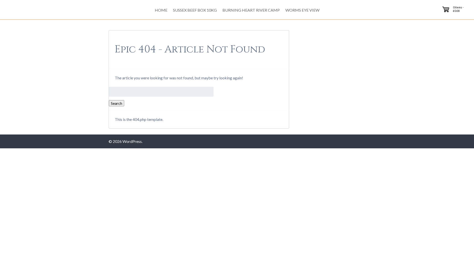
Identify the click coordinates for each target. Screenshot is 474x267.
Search (116, 103)
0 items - (458, 9)
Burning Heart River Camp (251, 10)
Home (161, 10)
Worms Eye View (302, 10)
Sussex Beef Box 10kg (195, 10)
